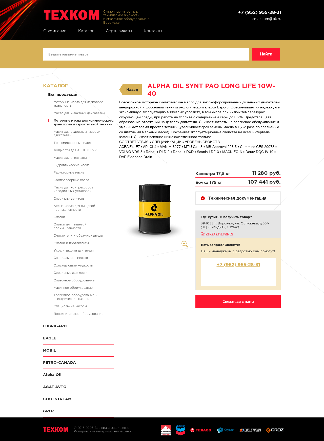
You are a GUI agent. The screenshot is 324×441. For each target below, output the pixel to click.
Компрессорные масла (71, 180)
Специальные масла (69, 198)
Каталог (86, 31)
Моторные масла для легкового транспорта (78, 103)
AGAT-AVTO (55, 387)
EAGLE (49, 338)
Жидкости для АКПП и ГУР (75, 150)
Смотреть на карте (217, 233)
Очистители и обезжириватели (78, 235)
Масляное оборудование (73, 287)
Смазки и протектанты (71, 243)
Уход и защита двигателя (74, 250)
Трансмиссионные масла (73, 142)
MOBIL (49, 350)
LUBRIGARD (55, 326)
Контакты (153, 31)
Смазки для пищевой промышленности (70, 226)
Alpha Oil (52, 374)
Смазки (59, 217)
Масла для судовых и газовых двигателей (77, 133)
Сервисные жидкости (71, 272)
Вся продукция (63, 94)
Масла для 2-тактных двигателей (79, 113)
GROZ (49, 411)
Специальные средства (72, 257)
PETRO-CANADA (59, 362)
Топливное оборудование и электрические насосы (75, 296)
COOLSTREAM (57, 399)
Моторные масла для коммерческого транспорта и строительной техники (83, 122)
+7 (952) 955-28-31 (259, 12)
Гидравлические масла (72, 165)
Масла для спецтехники (72, 157)
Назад (132, 89)
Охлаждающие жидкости (73, 265)
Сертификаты (119, 31)
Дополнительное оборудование (78, 313)
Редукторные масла (69, 172)
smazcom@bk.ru (266, 19)
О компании (54, 31)
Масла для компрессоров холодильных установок (73, 189)
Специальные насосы (70, 306)
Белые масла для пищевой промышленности (74, 207)
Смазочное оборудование (74, 280)
